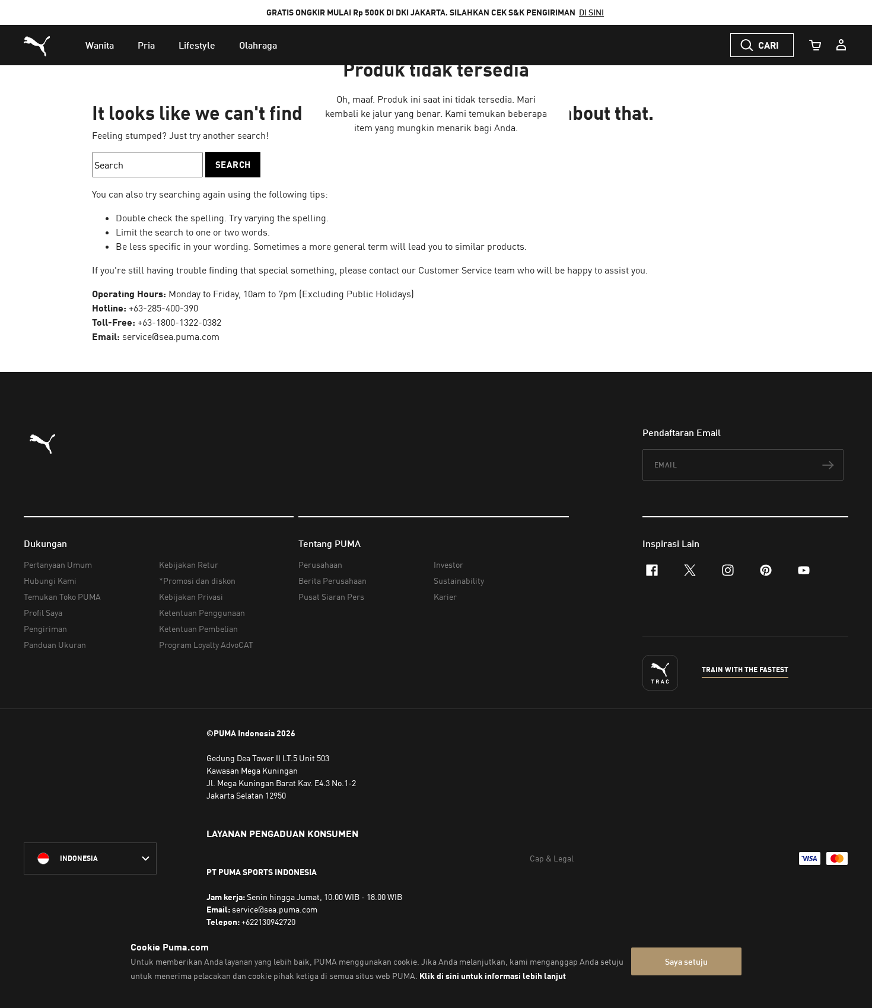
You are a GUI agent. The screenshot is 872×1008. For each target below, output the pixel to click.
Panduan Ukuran (55, 645)
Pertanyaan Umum (58, 564)
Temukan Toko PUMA (62, 597)
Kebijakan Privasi (191, 597)
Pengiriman (45, 629)
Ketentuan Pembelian (198, 629)
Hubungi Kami (50, 580)
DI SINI (591, 12)
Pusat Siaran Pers (331, 597)
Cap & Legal (552, 858)
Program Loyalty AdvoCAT (206, 645)
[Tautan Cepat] (841, 45)
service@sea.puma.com (170, 336)
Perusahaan (320, 564)
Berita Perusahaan (332, 580)
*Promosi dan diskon (197, 580)
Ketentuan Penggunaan (202, 613)
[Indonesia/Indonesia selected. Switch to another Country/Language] (90, 858)
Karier (445, 597)
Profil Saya (43, 613)
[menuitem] (100, 45)
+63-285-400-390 (163, 308)
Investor (448, 564)
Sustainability (459, 580)
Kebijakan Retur (188, 564)
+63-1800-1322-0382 (179, 322)
